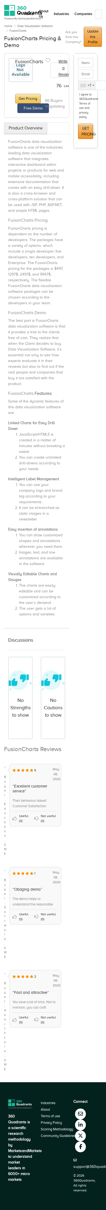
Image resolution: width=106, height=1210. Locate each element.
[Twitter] (80, 1135)
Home (8, 26)
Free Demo (33, 108)
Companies (83, 14)
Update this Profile (92, 36)
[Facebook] (80, 1146)
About (45, 1109)
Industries (61, 14)
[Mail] (80, 1113)
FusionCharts (18, 30)
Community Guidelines (58, 1136)
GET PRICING (87, 131)
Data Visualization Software (35, 26)
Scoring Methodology (57, 1129)
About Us (43, 14)
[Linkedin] (80, 1124)
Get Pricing (28, 99)
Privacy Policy (51, 1123)
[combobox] (87, 85)
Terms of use (50, 1116)
